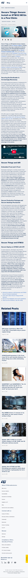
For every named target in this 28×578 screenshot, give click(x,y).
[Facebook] (2, 39)
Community (4, 519)
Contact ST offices (5, 513)
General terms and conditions (8, 507)
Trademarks (22, 571)
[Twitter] (5, 39)
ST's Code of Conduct (6, 550)
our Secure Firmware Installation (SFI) (12, 50)
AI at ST (3, 527)
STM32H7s (4, 56)
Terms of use (5, 571)
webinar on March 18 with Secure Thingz (11, 67)
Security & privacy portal (7, 553)
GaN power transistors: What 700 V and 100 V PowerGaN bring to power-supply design (14, 330)
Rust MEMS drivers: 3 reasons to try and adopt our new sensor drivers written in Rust (13, 414)
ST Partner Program (17, 45)
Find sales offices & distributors (8, 516)
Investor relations (5, 491)
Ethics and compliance (6, 544)
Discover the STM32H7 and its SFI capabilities (14, 298)
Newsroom (4, 522)
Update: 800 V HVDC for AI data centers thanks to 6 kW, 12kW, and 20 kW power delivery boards (13, 441)
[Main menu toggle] (26, 2)
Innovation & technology (6, 496)
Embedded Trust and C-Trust (19, 53)
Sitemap (3, 536)
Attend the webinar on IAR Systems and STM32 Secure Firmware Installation (14, 293)
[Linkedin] (8, 39)
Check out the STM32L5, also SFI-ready (13, 300)
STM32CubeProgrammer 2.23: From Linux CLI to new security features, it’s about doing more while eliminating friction (14, 358)
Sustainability (4, 493)
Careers (3, 499)
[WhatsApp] (11, 39)
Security (13, 21)
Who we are (4, 488)
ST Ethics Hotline (5, 547)
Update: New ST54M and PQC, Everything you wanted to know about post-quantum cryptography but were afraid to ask (13, 469)
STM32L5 (17, 56)
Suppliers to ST (5, 502)
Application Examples (6, 21)
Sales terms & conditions (14, 571)
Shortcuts (4, 533)
